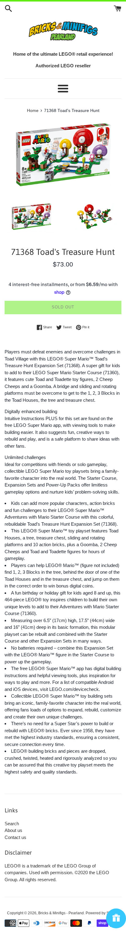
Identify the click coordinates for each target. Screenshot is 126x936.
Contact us (15, 837)
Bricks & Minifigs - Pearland (61, 913)
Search (12, 823)
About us (13, 830)
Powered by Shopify (102, 913)
